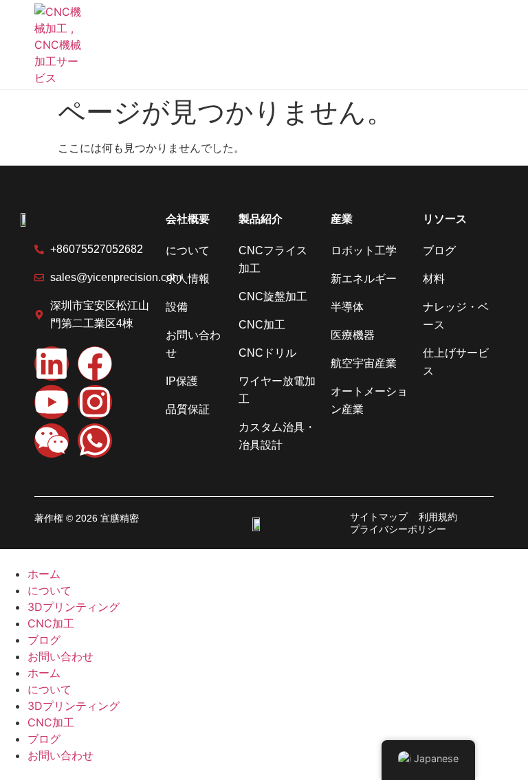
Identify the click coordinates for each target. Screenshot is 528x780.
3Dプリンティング (74, 607)
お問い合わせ (61, 656)
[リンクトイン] (51, 363)
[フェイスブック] (95, 363)
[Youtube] (51, 402)
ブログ (44, 640)
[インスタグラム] (95, 402)
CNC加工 (51, 623)
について (50, 590)
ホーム (44, 574)
